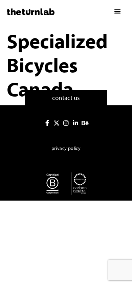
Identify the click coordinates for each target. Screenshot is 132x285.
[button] (117, 11)
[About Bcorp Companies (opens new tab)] (52, 183)
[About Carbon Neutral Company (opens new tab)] (79, 183)
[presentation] (47, 123)
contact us (66, 98)
